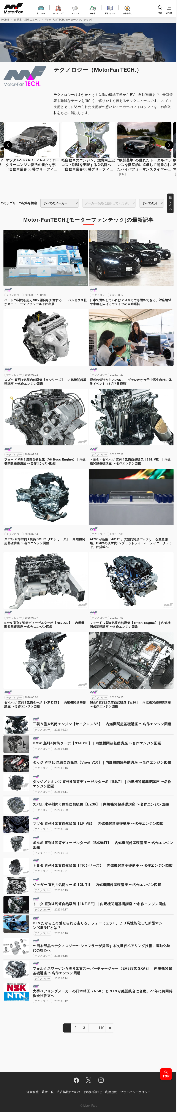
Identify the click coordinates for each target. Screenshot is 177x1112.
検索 (160, 13)
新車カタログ (110, 13)
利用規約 (111, 1092)
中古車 (92, 13)
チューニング (58, 13)
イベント (75, 13)
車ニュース (41, 13)
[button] (7, 145)
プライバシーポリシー (135, 1092)
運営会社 (33, 1092)
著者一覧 (48, 1092)
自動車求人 (127, 13)
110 (101, 1028)
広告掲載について (69, 1092)
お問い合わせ (93, 1092)
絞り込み (170, 203)
